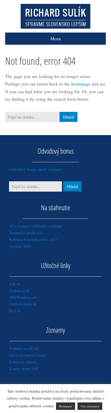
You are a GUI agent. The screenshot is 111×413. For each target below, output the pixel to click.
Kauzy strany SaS (23, 368)
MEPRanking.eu (22, 297)
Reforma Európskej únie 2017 (33, 239)
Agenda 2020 (20, 246)
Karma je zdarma (23, 361)
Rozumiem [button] (65, 406)
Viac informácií (90, 406)
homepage (80, 84)
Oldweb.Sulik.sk (22, 304)
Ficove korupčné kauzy (28, 355)
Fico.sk (15, 310)
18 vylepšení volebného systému (35, 226)
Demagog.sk (19, 290)
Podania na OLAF (24, 348)
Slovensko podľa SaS (26, 232)
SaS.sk (14, 283)
